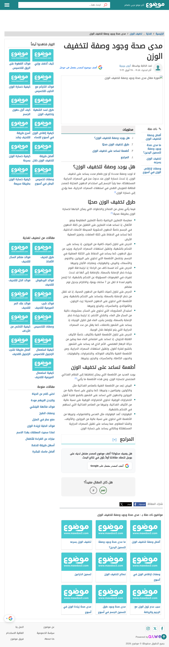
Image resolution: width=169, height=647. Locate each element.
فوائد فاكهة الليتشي (42, 406)
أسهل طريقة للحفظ (43, 445)
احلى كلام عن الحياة (43, 394)
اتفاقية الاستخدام (15, 633)
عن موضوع (49, 627)
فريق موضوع (17, 639)
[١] (115, 192)
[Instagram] (148, 628)
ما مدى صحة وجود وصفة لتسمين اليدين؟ (152, 148)
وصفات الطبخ (47, 413)
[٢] (112, 213)
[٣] (76, 378)
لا (93, 490)
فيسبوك (142, 504)
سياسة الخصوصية (45, 633)
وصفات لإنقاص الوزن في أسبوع (152, 170)
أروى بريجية (125, 66)
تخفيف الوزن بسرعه (154, 160)
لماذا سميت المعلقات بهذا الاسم (36, 432)
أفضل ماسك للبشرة (43, 451)
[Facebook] (162, 628)
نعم (103, 490)
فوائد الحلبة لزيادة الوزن (41, 426)
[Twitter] (155, 628)
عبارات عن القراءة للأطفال (40, 439)
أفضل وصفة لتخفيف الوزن (153, 137)
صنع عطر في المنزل (43, 419)
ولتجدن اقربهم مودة (43, 400)
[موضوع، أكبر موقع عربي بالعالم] (155, 5)
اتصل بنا (20, 627)
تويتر (129, 504)
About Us (49, 639)
